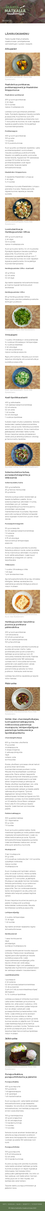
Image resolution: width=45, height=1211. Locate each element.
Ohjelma (11, 1204)
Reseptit (26, 1204)
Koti (4, 1204)
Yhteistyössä (37, 1204)
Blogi (19, 1204)
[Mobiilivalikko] (42, 10)
